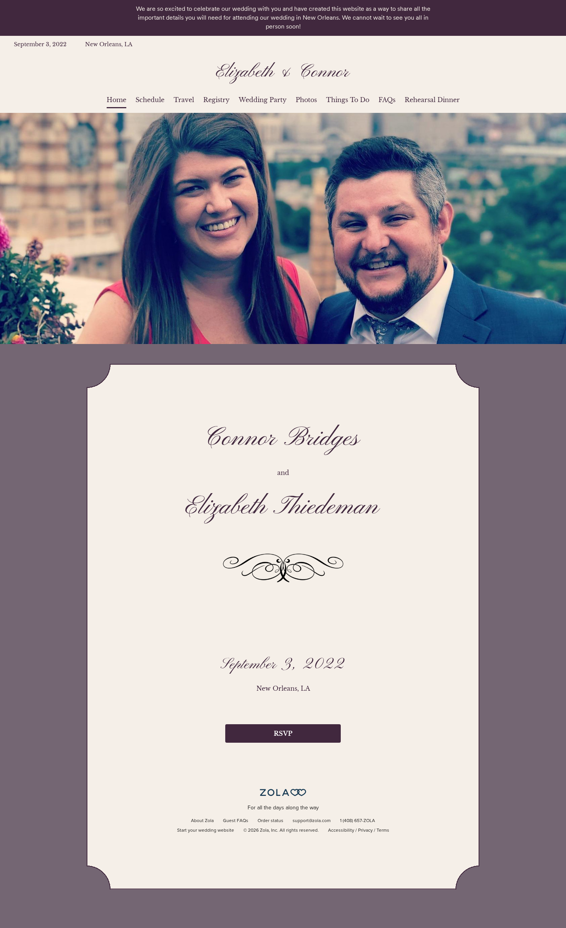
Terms (383, 830)
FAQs (386, 100)
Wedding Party (262, 100)
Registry (216, 100)
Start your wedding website (205, 830)
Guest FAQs (235, 821)
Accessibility (341, 830)
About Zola (202, 821)
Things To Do (347, 100)
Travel (184, 100)
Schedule (150, 100)
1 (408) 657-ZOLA (357, 821)
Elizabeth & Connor (283, 72)
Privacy (365, 830)
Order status (270, 821)
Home (116, 100)
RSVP (283, 733)
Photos (306, 100)
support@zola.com (312, 821)
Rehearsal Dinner (432, 100)
